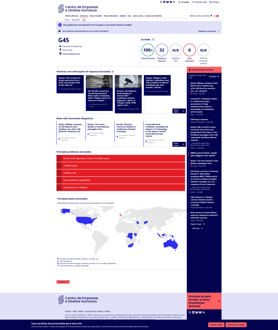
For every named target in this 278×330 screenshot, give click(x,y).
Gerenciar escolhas (236, 325)
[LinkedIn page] (164, 2)
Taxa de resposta (148, 58)
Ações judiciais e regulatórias (76, 180)
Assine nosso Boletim (153, 16)
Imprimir (61, 282)
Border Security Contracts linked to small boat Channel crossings (126, 128)
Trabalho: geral (70, 165)
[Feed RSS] (174, 2)
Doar (129, 16)
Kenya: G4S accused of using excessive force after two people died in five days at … (69, 81)
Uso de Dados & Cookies (94, 311)
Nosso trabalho (96, 16)
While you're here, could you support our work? (204, 154)
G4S (84, 20)
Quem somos (138, 16)
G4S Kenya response (199, 119)
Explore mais (196, 224)
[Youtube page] (171, 2)
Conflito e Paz (69, 173)
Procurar (215, 2)
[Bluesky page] (167, 2)
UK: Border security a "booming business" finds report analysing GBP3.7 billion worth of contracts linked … (99, 96)
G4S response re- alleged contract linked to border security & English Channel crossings (202, 201)
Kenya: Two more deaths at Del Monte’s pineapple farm (98, 126)
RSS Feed (196, 228)
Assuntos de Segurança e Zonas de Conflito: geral (86, 158)
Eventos (68, 311)
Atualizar (213, 76)
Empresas (84, 16)
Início (67, 20)
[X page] (161, 2)
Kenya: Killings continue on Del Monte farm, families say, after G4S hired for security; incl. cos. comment (204, 87)
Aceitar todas (216, 325)
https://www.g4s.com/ (71, 54)
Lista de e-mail (200, 2)
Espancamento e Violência (75, 187)
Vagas (75, 311)
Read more (176, 111)
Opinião (123, 16)
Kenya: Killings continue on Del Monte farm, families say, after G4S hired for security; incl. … (70, 129)
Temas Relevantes (111, 16)
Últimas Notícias (72, 16)
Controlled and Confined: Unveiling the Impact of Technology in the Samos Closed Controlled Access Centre (157, 130)
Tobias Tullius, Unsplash (132, 86)
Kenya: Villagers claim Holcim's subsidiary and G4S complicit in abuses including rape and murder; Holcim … (157, 83)
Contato (107, 311)
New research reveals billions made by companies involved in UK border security (204, 215)
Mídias (81, 311)
